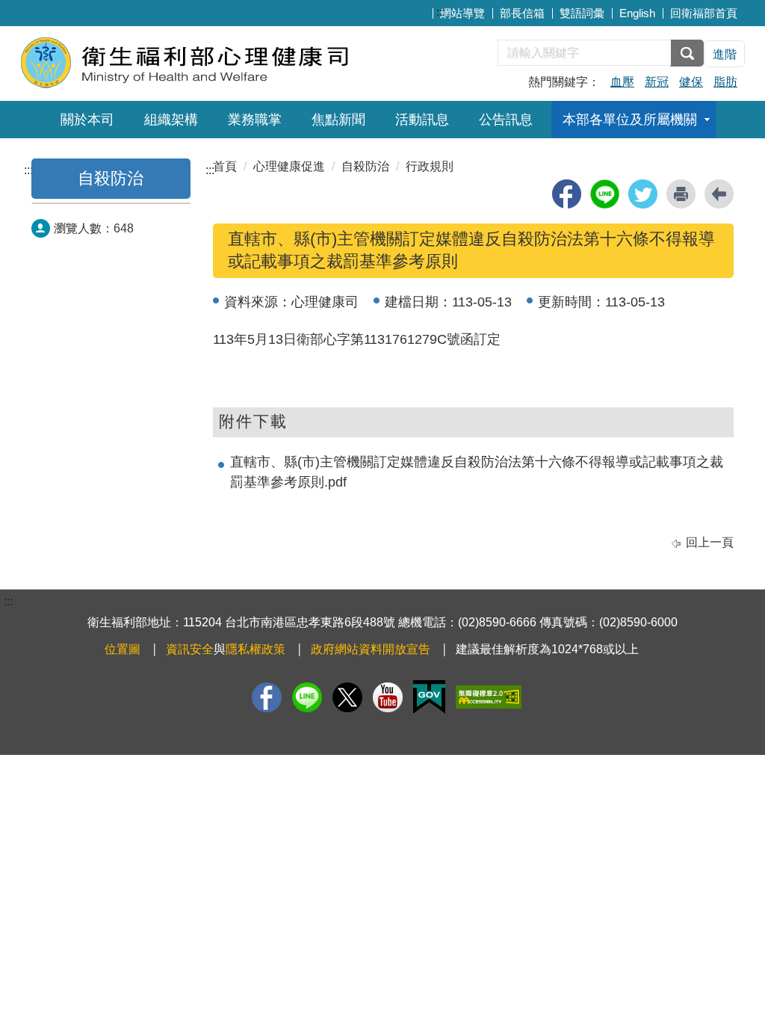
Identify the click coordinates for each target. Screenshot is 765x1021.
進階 (725, 54)
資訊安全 (190, 649)
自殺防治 (110, 178)
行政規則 (429, 166)
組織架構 (171, 119)
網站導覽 (462, 13)
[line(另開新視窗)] (604, 194)
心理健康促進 (289, 166)
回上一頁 (710, 542)
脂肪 (725, 81)
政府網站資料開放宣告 (370, 649)
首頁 (225, 166)
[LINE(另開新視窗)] (307, 697)
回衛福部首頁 (703, 13)
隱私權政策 (255, 649)
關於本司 (87, 119)
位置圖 (122, 649)
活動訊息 (422, 119)
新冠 (657, 81)
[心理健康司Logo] (201, 61)
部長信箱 (522, 13)
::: (440, 11)
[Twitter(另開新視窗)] (347, 697)
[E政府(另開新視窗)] (429, 697)
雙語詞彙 (582, 13)
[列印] (681, 194)
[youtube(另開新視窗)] (388, 697)
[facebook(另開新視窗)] (566, 194)
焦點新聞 (338, 119)
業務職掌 (255, 119)
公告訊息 (506, 119)
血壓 (622, 81)
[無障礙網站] (488, 697)
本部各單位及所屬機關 (630, 119)
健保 (691, 81)
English (637, 13)
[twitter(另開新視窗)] (642, 194)
